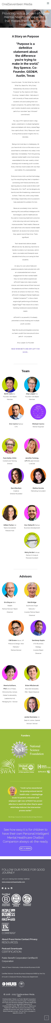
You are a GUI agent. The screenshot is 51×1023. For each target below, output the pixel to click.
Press (11, 939)
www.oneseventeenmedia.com (13, 882)
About (5, 939)
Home (18, 939)
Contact (25, 939)
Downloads (16, 948)
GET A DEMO (25, 848)
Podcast (6, 948)
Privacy (33, 939)
